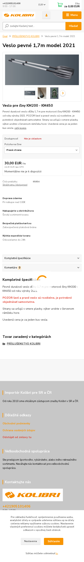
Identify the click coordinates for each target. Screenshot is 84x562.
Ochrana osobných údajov (19, 430)
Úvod (5, 36)
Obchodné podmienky (16, 423)
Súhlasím (54, 541)
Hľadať (73, 26)
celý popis (20, 128)
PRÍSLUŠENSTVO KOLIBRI (25, 36)
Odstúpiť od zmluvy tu (17, 437)
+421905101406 (12, 3)
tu (57, 553)
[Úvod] (19, 15)
